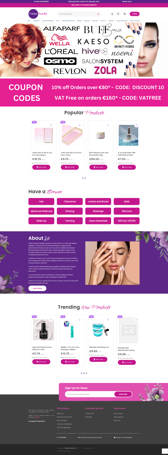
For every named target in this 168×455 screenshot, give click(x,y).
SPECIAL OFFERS (135, 21)
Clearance (37, 21)
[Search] (98, 14)
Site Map (88, 417)
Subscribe (123, 394)
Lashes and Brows (48, 21)
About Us (60, 413)
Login (134, 14)
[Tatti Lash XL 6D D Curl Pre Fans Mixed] (43, 135)
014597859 (44, 1)
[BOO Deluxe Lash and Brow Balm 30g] (100, 135)
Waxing (80, 21)
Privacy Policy (62, 420)
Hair (29, 21)
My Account (118, 413)
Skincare (95, 21)
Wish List (117, 420)
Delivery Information (64, 417)
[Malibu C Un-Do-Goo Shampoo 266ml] (72, 329)
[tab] (83, 178)
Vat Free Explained (64, 427)
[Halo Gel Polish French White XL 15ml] (43, 329)
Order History (119, 417)
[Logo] (37, 14)
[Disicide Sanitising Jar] (100, 329)
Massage (87, 21)
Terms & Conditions (64, 424)
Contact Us (89, 413)
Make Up (104, 21)
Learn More (37, 288)
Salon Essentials (122, 21)
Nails (58, 21)
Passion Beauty (69, 448)
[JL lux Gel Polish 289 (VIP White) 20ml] (129, 135)
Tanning (111, 21)
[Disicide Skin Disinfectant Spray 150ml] (129, 330)
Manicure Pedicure (69, 21)
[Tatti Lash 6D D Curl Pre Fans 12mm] (72, 135)
